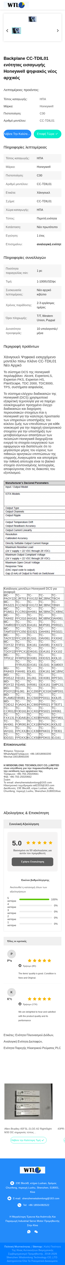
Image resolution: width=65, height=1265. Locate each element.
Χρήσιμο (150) (30, 1004)
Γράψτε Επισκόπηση (32, 861)
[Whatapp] (28, 1232)
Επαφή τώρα (45, 133)
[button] (9, 1107)
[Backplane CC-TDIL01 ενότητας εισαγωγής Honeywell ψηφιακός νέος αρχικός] (32, 19)
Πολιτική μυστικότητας (17, 1246)
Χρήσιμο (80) (29, 966)
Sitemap (37, 1246)
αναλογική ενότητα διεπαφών (23, 1041)
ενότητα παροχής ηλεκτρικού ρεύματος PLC (32, 1048)
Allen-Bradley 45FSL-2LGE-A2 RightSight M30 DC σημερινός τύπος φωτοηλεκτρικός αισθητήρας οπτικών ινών (28, 1130)
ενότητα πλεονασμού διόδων (34, 1035)
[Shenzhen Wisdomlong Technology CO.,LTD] (16, 4)
